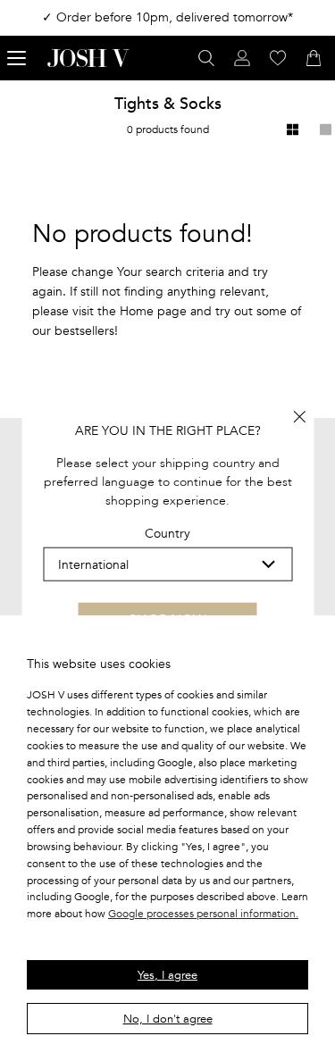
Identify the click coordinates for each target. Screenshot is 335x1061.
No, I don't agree (168, 1019)
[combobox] (167, 564)
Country (167, 533)
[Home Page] (88, 58)
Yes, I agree (167, 975)
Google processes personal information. (203, 913)
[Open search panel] (206, 58)
